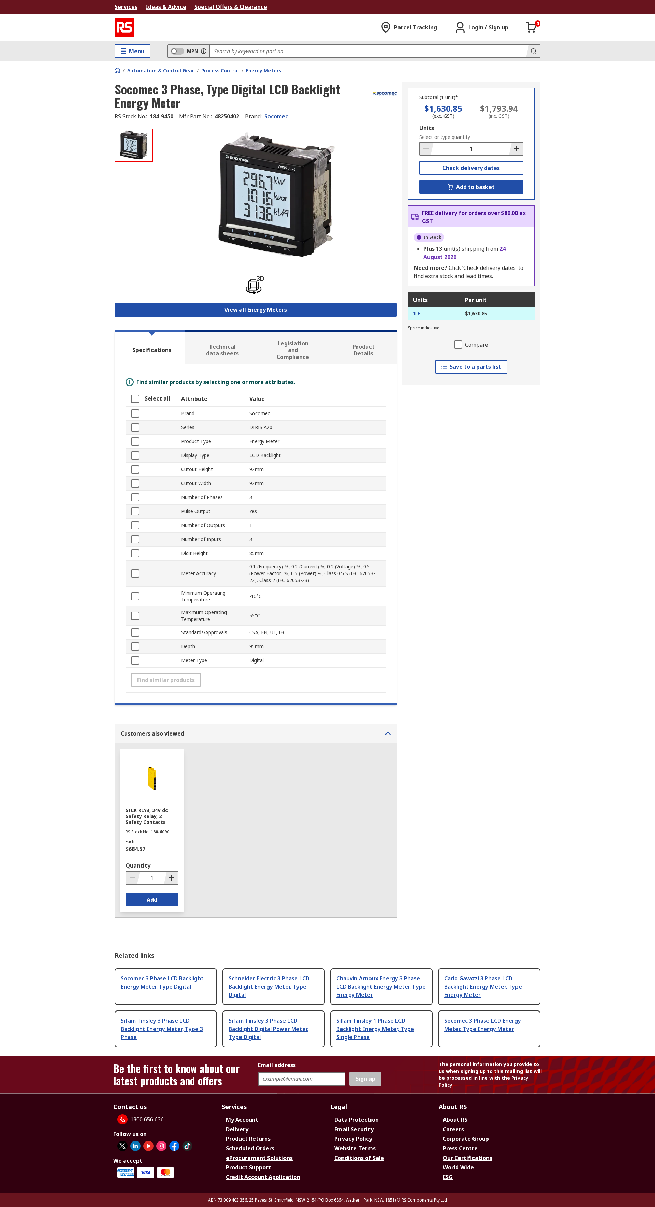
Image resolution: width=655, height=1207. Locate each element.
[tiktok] (187, 1146)
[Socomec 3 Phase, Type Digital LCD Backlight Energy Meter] (276, 197)
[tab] (150, 347)
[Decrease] (427, 149)
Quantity (138, 865)
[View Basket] (531, 27)
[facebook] (174, 1146)
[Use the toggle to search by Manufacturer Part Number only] (203, 51)
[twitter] (122, 1146)
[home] (117, 70)
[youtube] (148, 1146)
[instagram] (161, 1146)
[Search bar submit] (533, 51)
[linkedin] (135, 1146)
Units (426, 128)
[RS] (124, 27)
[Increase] (516, 149)
